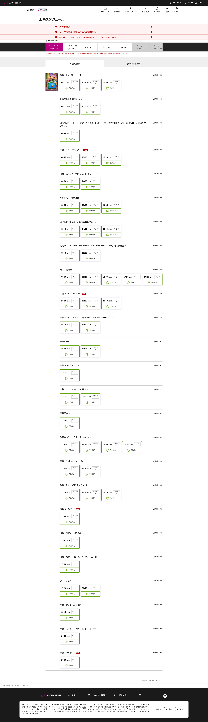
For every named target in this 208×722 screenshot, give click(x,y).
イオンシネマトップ (7, 686)
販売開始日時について (55, 41)
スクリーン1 (75, 205)
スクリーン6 (75, 157)
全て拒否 (169, 709)
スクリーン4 (75, 181)
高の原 (17, 686)
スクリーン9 (75, 106)
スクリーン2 (75, 276)
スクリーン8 (75, 82)
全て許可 (180, 709)
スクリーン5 (95, 205)
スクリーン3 (75, 133)
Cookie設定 (157, 709)
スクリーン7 (75, 229)
